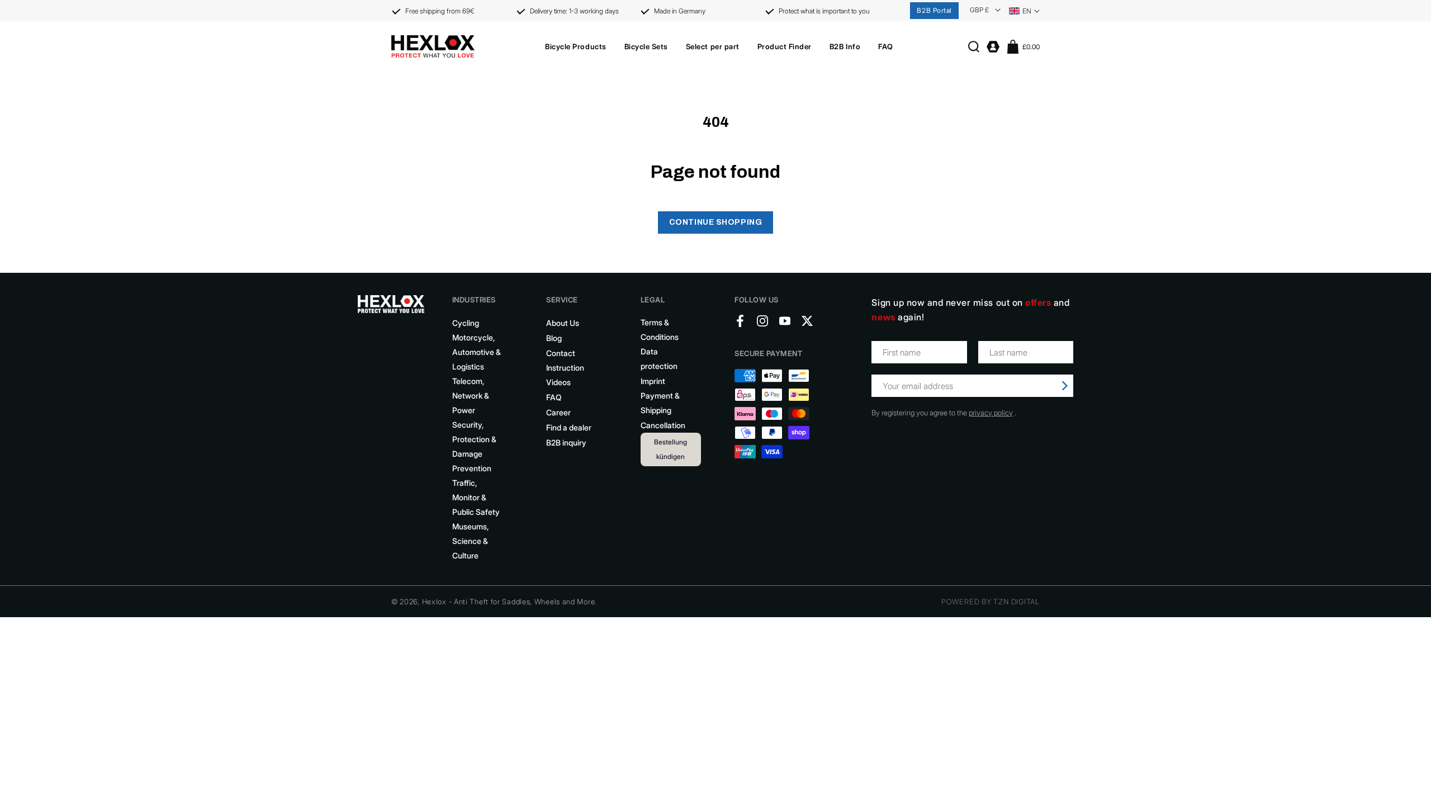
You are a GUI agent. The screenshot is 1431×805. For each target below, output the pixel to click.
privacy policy (991, 412)
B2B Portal (934, 10)
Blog (554, 338)
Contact (560, 353)
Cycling (465, 323)
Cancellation (663, 425)
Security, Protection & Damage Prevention (474, 446)
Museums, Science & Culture (470, 541)
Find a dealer (568, 427)
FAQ (554, 397)
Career (558, 412)
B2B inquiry (566, 442)
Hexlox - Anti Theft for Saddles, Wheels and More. (509, 601)
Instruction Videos (565, 375)
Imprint (653, 381)
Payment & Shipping (660, 403)
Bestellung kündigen (670, 449)
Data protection (659, 359)
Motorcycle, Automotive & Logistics (476, 352)
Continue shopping (715, 222)
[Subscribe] (1064, 386)
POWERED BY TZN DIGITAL (990, 601)
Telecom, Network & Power (470, 395)
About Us (562, 323)
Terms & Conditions (660, 330)
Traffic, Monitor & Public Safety (476, 497)
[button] (575, 46)
